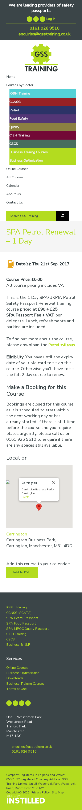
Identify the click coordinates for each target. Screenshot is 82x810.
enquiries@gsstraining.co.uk (43, 34)
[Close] (54, 483)
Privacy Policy (41, 792)
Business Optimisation (22, 673)
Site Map (58, 792)
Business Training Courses (25, 683)
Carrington (16, 534)
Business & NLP (18, 644)
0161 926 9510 (44, 28)
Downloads (14, 678)
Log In (50, 19)
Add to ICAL (22, 572)
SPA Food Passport (21, 623)
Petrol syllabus (61, 344)
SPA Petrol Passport (22, 618)
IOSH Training (16, 607)
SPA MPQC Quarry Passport (27, 628)
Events (25, 497)
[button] (39, 507)
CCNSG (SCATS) (19, 612)
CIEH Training (16, 634)
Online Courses (17, 667)
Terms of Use (16, 689)
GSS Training (41, 59)
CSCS (10, 639)
